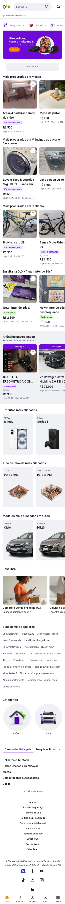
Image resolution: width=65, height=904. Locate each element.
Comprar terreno (11, 686)
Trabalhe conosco (32, 833)
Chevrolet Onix (10, 633)
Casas (6, 783)
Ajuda (32, 802)
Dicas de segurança (33, 807)
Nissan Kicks (47, 647)
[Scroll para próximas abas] (59, 750)
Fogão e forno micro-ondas (17, 666)
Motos (7, 772)
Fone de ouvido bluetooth (47, 666)
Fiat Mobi (7, 653)
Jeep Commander (12, 640)
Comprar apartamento (43, 673)
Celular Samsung (53, 653)
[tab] (18, 750)
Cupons (60, 25)
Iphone (38, 653)
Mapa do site (33, 828)
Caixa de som (37, 660)
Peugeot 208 (27, 633)
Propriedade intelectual (33, 823)
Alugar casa (50, 680)
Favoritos (40, 25)
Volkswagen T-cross (47, 633)
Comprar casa (34, 680)
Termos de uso (32, 812)
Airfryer (7, 660)
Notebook (52, 660)
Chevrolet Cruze (23, 653)
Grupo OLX (32, 838)
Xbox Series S (10, 673)
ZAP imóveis (33, 844)
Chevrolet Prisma (12, 647)
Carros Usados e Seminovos (20, 766)
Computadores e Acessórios (21, 777)
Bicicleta (24, 673)
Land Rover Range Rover (37, 640)
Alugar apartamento (13, 680)
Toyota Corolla (31, 647)
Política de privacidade (32, 818)
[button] (32, 7)
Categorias (15, 25)
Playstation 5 (20, 660)
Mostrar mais (35, 791)
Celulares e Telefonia (16, 760)
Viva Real (33, 849)
